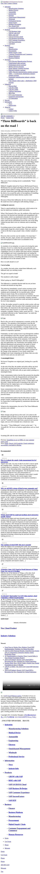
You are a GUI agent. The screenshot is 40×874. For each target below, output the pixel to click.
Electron (11, 15)
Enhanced (8, 84)
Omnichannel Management (17, 17)
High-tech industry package (17, 70)
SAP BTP (12, 44)
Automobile (12, 12)
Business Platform (14, 58)
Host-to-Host (13, 86)
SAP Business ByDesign (16, 38)
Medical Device (13, 10)
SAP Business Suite (15, 31)
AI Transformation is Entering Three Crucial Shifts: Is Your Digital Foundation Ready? (21, 657)
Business (7, 45)
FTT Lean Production (15, 95)
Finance (11, 47)
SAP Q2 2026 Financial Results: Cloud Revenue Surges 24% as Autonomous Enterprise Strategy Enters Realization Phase (22, 652)
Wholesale (12, 19)
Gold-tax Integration (15, 91)
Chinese (14, 3)
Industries (8, 7)
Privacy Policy (31, 717)
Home (3, 118)
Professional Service (15, 21)
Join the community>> (8, 116)
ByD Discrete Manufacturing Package (20, 61)
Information (8, 102)
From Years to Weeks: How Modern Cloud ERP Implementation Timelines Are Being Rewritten (19, 648)
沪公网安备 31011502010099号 (16, 717)
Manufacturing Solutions (16, 8)
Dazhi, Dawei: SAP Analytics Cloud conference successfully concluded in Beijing (17, 444)
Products (7, 29)
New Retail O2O (14, 26)
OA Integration (13, 98)
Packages (7, 59)
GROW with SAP (14, 33)
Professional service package (17, 65)
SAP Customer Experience (17, 40)
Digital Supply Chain (15, 52)
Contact (9, 3)
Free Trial (4, 3)
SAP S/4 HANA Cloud (16, 37)
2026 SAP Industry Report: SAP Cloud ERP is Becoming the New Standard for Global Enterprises (20, 660)
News (10, 103)
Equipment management (16, 96)
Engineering (12, 14)
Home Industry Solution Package (19, 68)
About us (7, 107)
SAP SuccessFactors (15, 42)
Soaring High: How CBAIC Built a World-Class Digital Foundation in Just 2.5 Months (22, 664)
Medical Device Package (16, 66)
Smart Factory (13, 22)
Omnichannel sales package (17, 63)
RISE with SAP (13, 35)
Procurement (12, 51)
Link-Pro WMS (13, 89)
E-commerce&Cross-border (17, 28)
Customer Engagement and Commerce (20, 54)
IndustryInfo (12, 105)
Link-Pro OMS (13, 88)
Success (7, 100)
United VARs (13, 111)
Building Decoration (15, 24)
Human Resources (14, 56)
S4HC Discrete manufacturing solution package (23, 72)
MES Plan (12, 93)
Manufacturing (13, 49)
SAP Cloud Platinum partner (12, 696)
